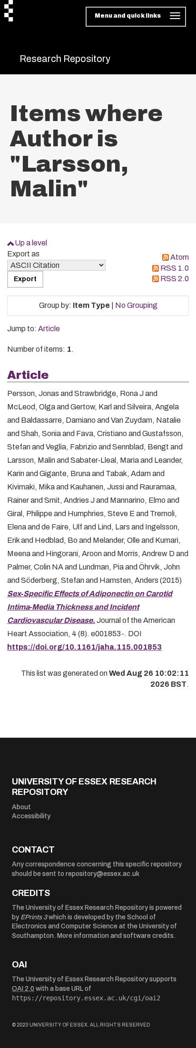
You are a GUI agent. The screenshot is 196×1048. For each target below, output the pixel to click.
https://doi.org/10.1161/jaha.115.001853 (84, 647)
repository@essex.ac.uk (102, 873)
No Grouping (136, 305)
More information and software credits (115, 935)
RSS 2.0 (174, 279)
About (21, 807)
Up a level (31, 243)
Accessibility (31, 816)
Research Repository (65, 58)
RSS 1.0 (174, 268)
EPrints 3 (33, 917)
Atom (179, 257)
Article (49, 329)
